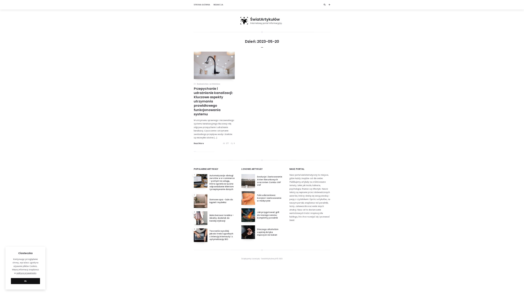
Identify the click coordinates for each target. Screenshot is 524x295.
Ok (25, 281)
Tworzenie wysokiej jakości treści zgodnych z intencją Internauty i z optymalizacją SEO (221, 235)
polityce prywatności (26, 273)
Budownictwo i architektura (208, 84)
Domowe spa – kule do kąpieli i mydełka (221, 201)
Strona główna (202, 4)
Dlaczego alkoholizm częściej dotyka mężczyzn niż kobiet (267, 232)
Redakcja (218, 4)
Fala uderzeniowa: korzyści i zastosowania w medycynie (269, 198)
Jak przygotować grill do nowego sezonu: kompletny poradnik (268, 215)
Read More (199, 143)
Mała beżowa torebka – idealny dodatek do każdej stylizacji (221, 218)
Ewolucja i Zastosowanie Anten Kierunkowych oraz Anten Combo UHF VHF (269, 180)
